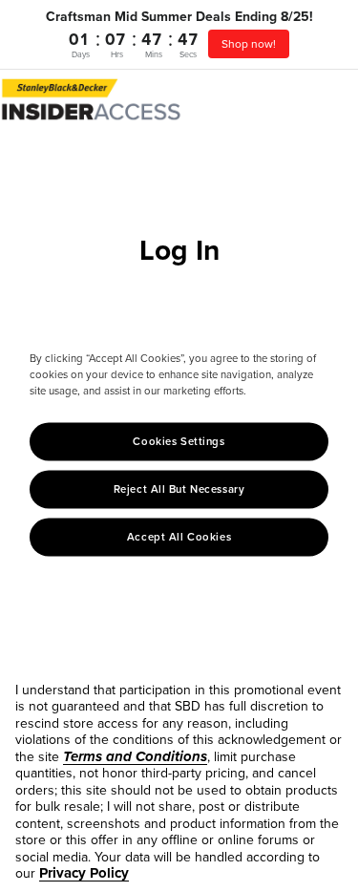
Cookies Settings (178, 442)
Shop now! (248, 44)
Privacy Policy (84, 872)
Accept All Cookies (179, 537)
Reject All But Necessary (179, 489)
